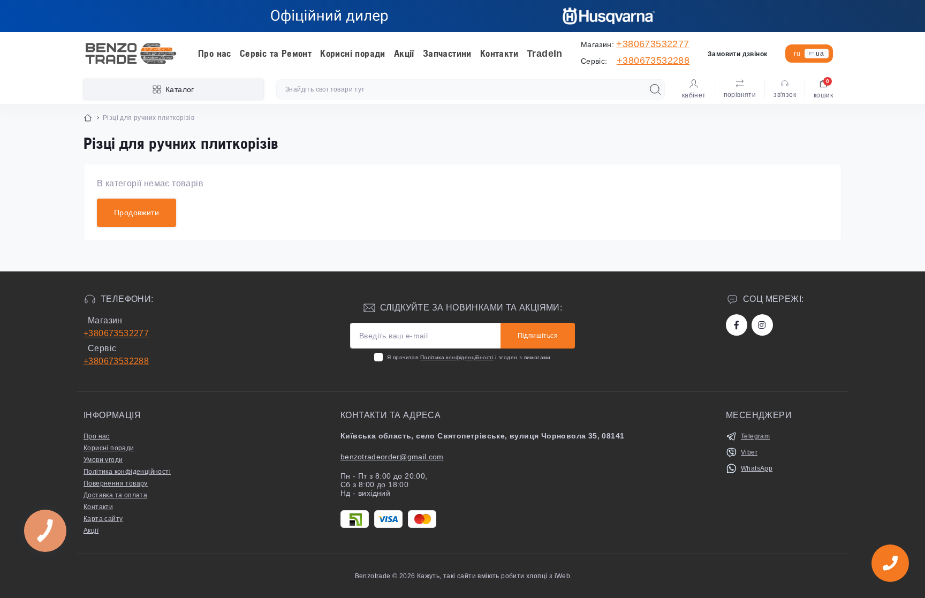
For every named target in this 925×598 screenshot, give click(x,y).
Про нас (214, 53)
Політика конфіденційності (457, 357)
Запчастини (447, 53)
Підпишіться (538, 335)
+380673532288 (653, 60)
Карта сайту (103, 519)
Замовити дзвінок (737, 54)
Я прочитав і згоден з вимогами (468, 357)
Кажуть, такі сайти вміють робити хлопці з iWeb (493, 576)
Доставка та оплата (115, 495)
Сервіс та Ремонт (276, 53)
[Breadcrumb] (88, 117)
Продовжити (136, 212)
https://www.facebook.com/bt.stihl (736, 325)
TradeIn (545, 53)
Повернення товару (116, 483)
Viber (749, 452)
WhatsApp (756, 468)
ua (820, 53)
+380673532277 (652, 44)
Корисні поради (352, 53)
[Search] (655, 89)
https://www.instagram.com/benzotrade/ (762, 325)
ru (797, 53)
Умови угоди (103, 460)
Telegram (755, 436)
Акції (404, 53)
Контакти (499, 53)
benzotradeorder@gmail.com (392, 456)
